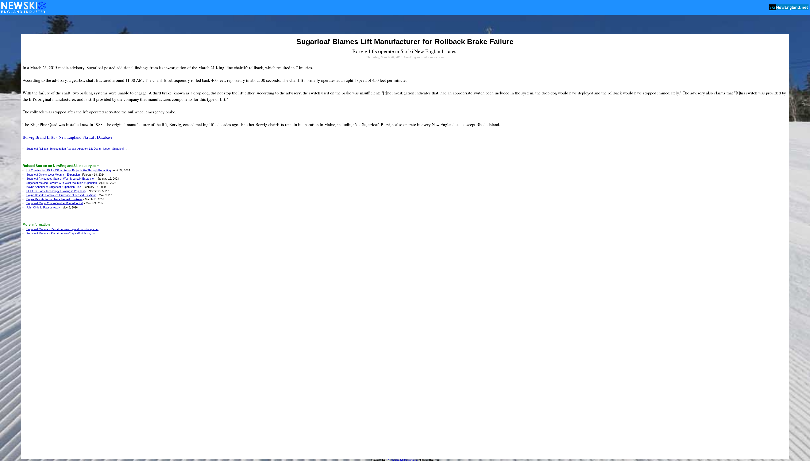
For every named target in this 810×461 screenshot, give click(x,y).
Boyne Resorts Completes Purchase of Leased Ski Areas (61, 195)
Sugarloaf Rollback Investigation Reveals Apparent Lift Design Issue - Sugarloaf (75, 148)
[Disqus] (405, 296)
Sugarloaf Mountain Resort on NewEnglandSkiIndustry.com (62, 229)
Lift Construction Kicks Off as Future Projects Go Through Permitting (68, 170)
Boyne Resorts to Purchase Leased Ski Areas (54, 199)
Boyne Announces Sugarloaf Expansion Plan (53, 186)
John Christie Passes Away (43, 207)
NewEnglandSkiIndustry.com (402, 460)
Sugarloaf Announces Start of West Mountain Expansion (60, 178)
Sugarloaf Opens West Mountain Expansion (53, 174)
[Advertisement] (405, 24)
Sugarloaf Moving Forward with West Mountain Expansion (61, 182)
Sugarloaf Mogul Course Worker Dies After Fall (54, 203)
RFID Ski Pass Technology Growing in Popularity (56, 191)
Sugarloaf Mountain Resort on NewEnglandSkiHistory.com (61, 233)
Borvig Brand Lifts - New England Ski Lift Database (67, 137)
